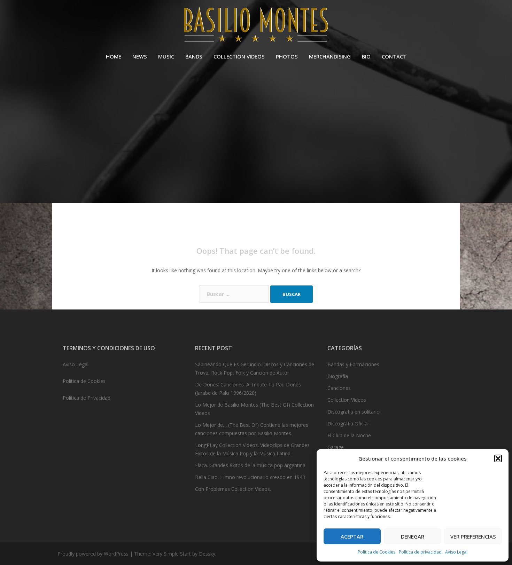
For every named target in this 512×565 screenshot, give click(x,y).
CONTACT (394, 56)
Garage (335, 447)
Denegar (412, 536)
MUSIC (166, 56)
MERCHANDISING (330, 56)
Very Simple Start (172, 553)
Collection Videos (346, 400)
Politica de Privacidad (86, 397)
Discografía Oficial (348, 423)
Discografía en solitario (353, 411)
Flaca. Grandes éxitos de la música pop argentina (250, 465)
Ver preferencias (473, 536)
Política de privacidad (420, 552)
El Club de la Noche (349, 435)
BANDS (193, 56)
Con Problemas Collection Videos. (233, 489)
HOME (113, 56)
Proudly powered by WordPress (93, 553)
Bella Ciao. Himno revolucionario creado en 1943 (250, 477)
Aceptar (352, 536)
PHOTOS (287, 56)
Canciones (339, 388)
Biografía (337, 376)
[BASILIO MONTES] (256, 26)
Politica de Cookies (84, 381)
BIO (366, 56)
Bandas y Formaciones (353, 364)
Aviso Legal (456, 552)
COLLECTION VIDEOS (239, 56)
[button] (498, 458)
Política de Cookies (376, 552)
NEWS (139, 56)
